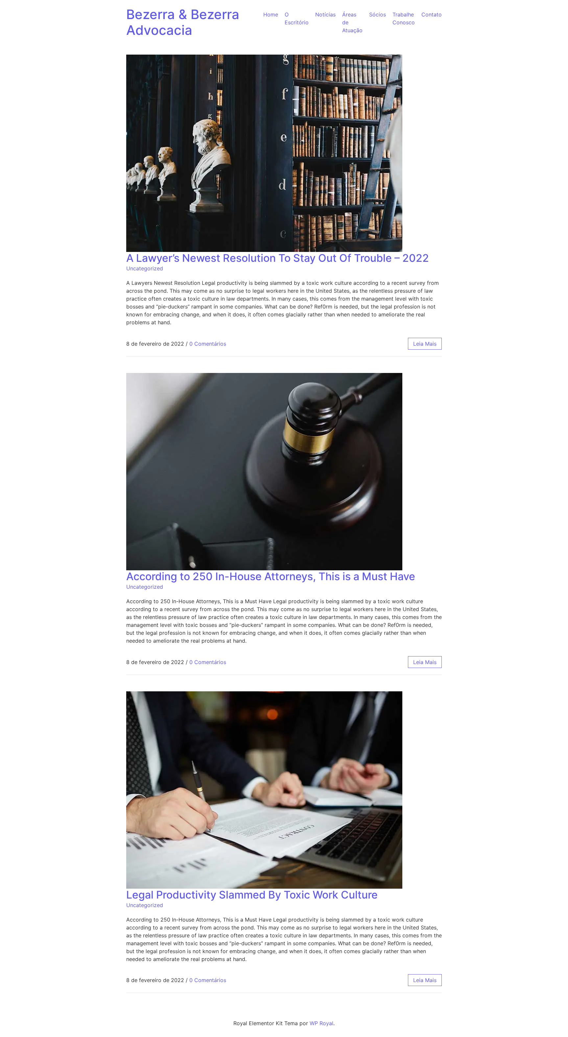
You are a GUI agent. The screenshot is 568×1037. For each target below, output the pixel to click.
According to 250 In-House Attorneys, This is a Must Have (270, 576)
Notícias (325, 14)
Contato (431, 14)
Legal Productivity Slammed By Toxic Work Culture (252, 894)
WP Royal (321, 1023)
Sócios (377, 14)
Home (270, 14)
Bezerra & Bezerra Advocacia (182, 22)
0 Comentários (207, 343)
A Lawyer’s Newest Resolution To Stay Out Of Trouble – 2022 (277, 258)
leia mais (425, 343)
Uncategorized (144, 268)
